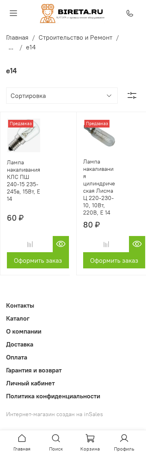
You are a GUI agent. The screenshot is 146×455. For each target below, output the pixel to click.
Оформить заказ (38, 260)
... (11, 47)
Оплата (16, 357)
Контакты (20, 305)
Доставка (19, 344)
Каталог (18, 318)
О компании (23, 331)
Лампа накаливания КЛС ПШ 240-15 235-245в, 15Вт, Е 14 (23, 180)
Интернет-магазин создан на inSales (54, 414)
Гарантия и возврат (34, 370)
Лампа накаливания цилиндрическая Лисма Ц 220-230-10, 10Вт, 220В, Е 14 (99, 187)
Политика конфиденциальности (53, 396)
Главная (17, 37)
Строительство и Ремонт (75, 37)
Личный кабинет (30, 383)
